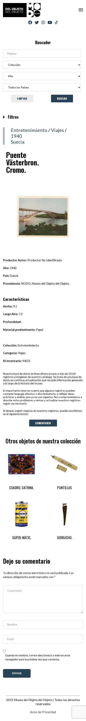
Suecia (17, 142)
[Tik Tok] (56, 22)
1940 (16, 136)
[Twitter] (37, 22)
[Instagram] (43, 22)
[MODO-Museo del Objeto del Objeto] (22, 10)
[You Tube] (50, 22)
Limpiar (22, 98)
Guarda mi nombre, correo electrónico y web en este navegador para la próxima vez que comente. (37, 657)
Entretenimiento (29, 130)
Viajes (57, 130)
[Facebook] (30, 22)
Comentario (43, 423)
